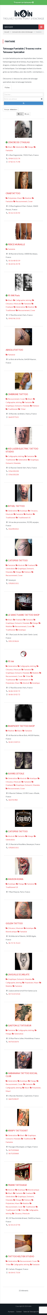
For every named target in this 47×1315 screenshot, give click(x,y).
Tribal (22, 409)
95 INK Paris (14, 295)
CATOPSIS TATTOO (18, 560)
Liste (20, 114)
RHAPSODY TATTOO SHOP (21, 726)
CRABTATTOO (13, 193)
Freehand (31, 565)
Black (10, 147)
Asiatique (23, 511)
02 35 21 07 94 (14, 1225)
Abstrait (21, 565)
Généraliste (20, 147)
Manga (30, 147)
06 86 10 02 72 (14, 691)
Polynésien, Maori (15, 198)
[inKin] (23, 14)
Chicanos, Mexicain (15, 928)
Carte (27, 114)
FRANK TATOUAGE (17, 1185)
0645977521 (13, 417)
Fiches (7, 87)
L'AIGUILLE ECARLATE (18, 974)
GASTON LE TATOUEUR (19, 1025)
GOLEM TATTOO (14, 923)
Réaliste (28, 198)
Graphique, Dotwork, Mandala (28, 785)
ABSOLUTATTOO (14, 350)
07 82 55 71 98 (14, 162)
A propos (11, 1311)
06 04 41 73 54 (14, 1272)
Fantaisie (11, 249)
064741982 (13, 800)
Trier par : (10, 109)
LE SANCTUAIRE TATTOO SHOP (23, 615)
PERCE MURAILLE (16, 244)
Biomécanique (33, 1190)
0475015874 (13, 1042)
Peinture (35, 406)
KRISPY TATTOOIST (18, 1130)
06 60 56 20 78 (14, 264)
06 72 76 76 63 (14, 943)
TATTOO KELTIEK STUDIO (21, 1256)
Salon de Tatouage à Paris (32, 1311)
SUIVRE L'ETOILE (16, 773)
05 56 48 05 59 (14, 260)
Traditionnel (13, 409)
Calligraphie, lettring (23, 300)
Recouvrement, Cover (24, 201)
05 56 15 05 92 (14, 213)
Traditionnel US (24, 517)
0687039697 (13, 1099)
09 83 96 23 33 (14, 318)
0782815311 (13, 583)
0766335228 (13, 471)
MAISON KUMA (15, 879)
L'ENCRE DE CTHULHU (19, 142)
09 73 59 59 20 (14, 994)
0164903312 (13, 529)
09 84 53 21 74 (14, 158)
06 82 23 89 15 (14, 742)
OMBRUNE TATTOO (18, 394)
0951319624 (13, 641)
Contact (19, 1311)
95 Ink (11, 661)
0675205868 (13, 1150)
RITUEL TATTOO (16, 506)
